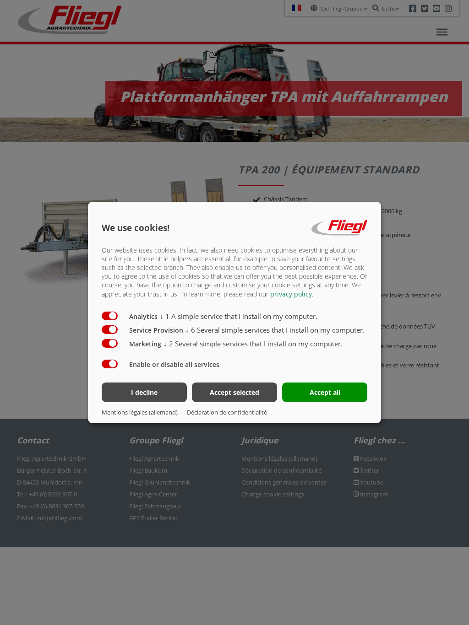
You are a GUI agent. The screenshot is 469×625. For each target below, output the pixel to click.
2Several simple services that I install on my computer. (253, 343)
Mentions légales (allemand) (140, 412)
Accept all (325, 392)
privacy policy (291, 294)
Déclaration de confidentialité (227, 412)
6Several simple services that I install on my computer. (275, 329)
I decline (144, 392)
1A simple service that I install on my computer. (238, 316)
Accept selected (234, 392)
